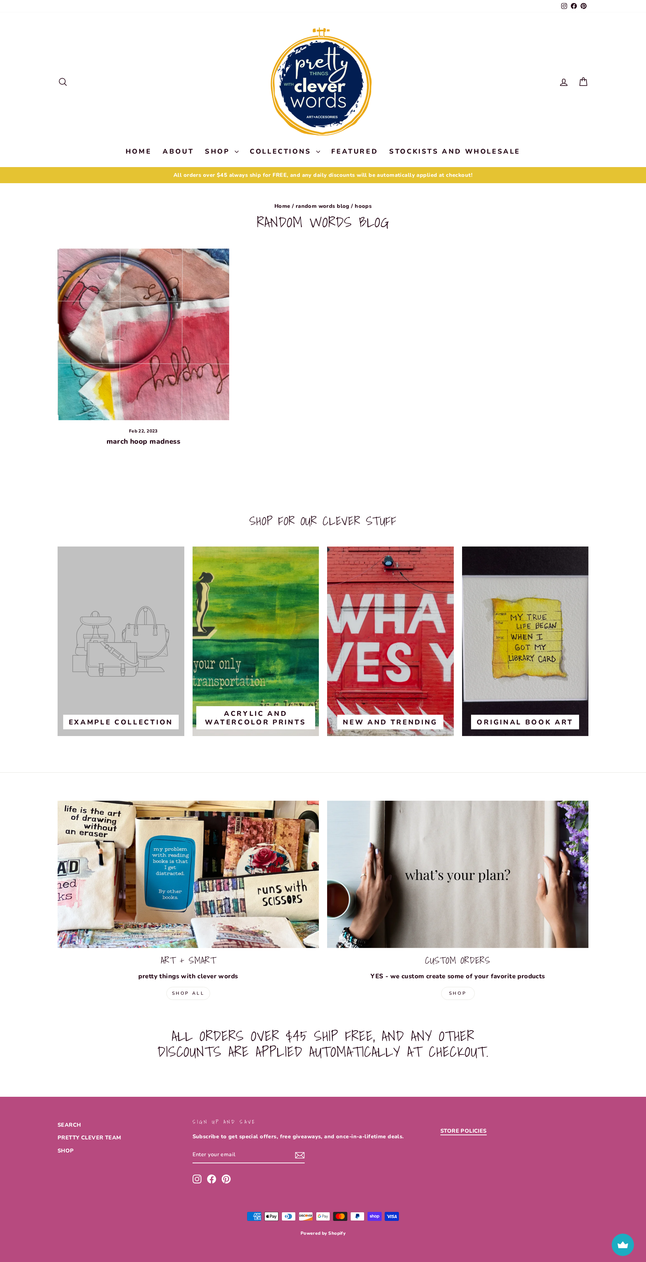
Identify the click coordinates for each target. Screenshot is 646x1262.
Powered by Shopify (323, 1233)
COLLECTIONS (282, 151)
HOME (138, 151)
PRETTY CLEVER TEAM (89, 1137)
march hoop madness (144, 441)
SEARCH (69, 1125)
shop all (188, 993)
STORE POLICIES (463, 1131)
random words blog (323, 206)
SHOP (219, 151)
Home (282, 206)
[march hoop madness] (143, 334)
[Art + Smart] (188, 874)
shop (458, 993)
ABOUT (178, 151)
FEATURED (354, 151)
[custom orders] (457, 874)
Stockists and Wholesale (454, 151)
